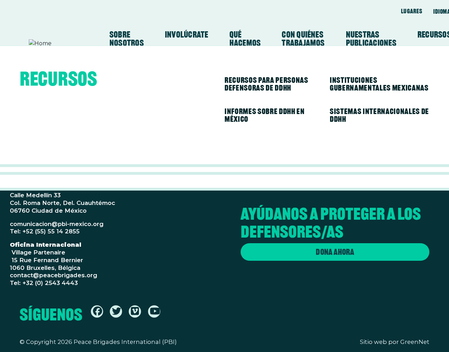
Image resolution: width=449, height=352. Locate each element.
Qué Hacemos (245, 38)
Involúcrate (186, 34)
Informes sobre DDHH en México (264, 115)
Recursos (58, 80)
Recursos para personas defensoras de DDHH (266, 84)
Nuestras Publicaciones (371, 38)
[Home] (56, 43)
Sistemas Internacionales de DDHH (379, 115)
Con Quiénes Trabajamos (303, 38)
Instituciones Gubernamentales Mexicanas (379, 84)
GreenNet (414, 341)
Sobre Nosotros (126, 38)
